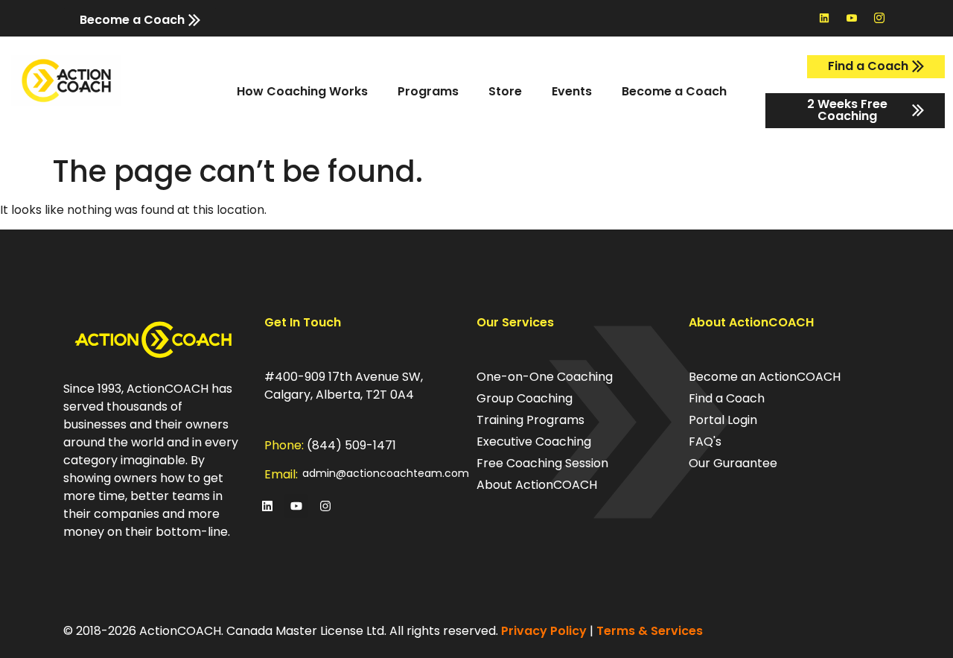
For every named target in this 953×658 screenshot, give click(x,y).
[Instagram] (325, 506)
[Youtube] (296, 506)
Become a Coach (674, 91)
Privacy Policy (544, 630)
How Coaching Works (302, 91)
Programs (428, 91)
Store (505, 91)
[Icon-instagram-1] (879, 17)
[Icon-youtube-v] (851, 17)
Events (572, 91)
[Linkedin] (824, 17)
